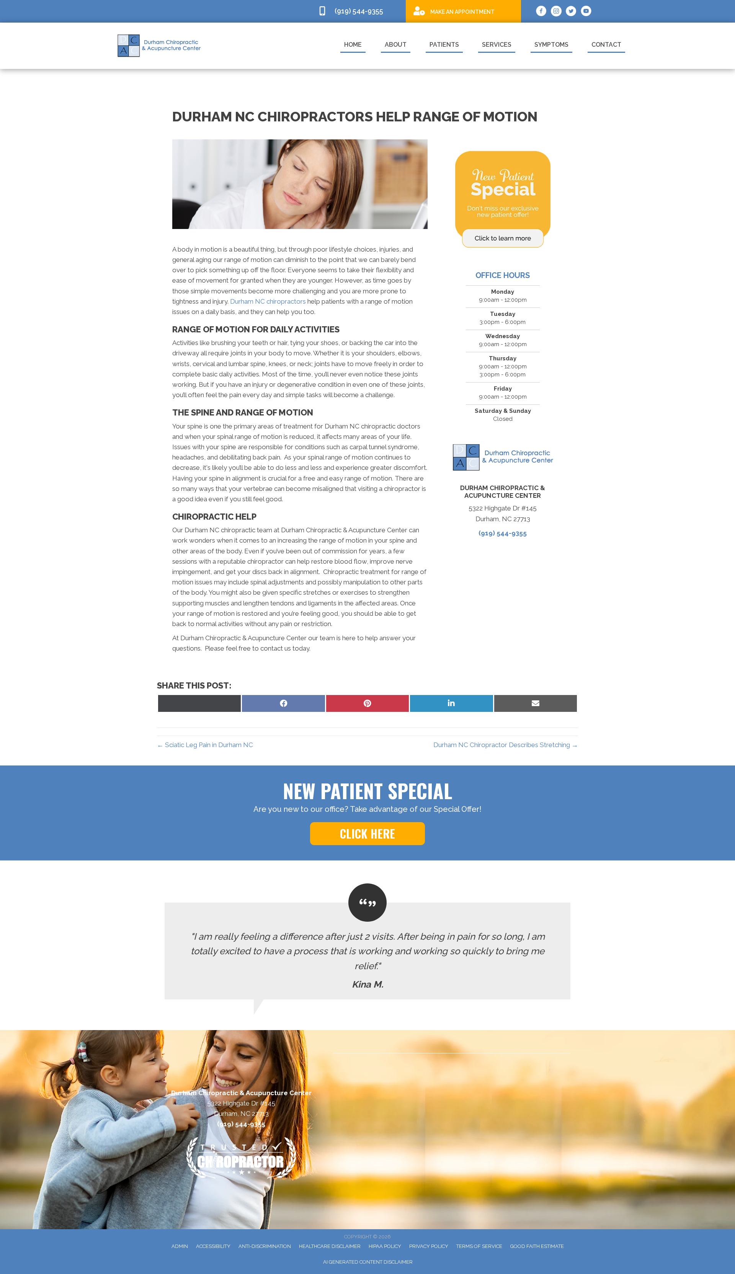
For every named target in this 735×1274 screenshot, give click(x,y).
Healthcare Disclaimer (330, 1246)
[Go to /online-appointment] (463, 11)
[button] (367, 833)
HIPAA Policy (385, 1246)
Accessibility (213, 1246)
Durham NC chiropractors (268, 301)
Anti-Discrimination (264, 1246)
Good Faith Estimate (537, 1246)
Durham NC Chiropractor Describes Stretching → (505, 745)
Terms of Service (479, 1246)
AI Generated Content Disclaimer (368, 1262)
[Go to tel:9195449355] (358, 11)
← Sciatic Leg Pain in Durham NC (205, 745)
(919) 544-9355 (503, 533)
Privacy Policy (428, 1246)
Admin (180, 1246)
